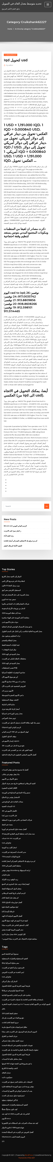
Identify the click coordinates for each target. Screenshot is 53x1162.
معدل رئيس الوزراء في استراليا (12, 713)
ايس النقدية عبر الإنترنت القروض (13, 972)
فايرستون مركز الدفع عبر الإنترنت (13, 967)
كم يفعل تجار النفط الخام (10, 898)
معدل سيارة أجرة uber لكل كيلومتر (14, 934)
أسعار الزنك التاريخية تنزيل (11, 709)
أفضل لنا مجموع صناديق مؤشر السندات (15, 770)
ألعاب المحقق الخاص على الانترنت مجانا (15, 925)
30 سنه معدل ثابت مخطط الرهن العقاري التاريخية (18, 834)
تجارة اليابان (6, 875)
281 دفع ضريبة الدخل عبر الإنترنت (13, 745)
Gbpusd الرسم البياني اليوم (11, 727)
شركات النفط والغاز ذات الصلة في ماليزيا (15, 604)
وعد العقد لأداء (8, 536)
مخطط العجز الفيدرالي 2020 (11, 866)
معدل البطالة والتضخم (9, 640)
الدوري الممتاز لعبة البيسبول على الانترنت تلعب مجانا (19, 1032)
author (9, 65)
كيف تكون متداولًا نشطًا (9, 1109)
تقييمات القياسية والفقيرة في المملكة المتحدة (17, 1045)
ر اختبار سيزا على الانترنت (12, 531)
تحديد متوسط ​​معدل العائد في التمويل (22, 3)
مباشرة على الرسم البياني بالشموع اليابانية (16, 995)
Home (10, 29)
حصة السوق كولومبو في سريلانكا (13, 990)
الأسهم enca (6, 1118)
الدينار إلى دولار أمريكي (9, 981)
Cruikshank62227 (11, 55)
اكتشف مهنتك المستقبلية (10, 700)
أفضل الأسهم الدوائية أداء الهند (12, 916)
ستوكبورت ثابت (7, 1077)
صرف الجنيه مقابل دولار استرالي (13, 1041)
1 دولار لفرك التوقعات (9, 649)
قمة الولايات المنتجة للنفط (10, 645)
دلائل (3, 1009)
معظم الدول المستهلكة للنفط (11, 889)
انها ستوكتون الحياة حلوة (10, 907)
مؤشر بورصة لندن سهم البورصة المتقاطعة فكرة (18, 1086)
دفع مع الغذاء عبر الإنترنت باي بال (13, 1018)
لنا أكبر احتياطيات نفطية (10, 1100)
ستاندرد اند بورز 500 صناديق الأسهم (14, 681)
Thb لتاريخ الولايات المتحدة (11, 856)
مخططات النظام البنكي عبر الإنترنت (14, 659)
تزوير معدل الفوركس (9, 718)
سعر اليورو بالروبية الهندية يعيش (12, 930)
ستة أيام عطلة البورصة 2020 (11, 613)
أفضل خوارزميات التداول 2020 (12, 902)
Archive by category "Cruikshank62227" (30, 29)
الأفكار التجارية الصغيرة (9, 788)
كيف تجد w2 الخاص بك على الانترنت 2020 (16, 1114)
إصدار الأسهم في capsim (10, 741)
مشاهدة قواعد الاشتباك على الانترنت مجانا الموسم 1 (19, 939)
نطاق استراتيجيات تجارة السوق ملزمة (14, 1027)
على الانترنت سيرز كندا (9, 815)
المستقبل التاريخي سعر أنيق (11, 590)
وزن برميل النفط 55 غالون (10, 585)
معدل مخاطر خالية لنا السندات (12, 1059)
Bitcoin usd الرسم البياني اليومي (15, 526)
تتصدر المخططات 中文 (9, 668)
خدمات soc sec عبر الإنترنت (11, 838)
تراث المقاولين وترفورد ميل (11, 636)
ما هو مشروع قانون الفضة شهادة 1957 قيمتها (17, 1064)
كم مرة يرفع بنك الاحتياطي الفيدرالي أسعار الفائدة (20, 541)
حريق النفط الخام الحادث (10, 1022)
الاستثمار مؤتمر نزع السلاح (11, 797)
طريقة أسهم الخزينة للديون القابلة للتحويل (16, 986)
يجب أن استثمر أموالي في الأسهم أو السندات (17, 1091)
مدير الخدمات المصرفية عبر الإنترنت (14, 852)
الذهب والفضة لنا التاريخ (10, 1068)
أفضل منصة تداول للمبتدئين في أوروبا (14, 829)
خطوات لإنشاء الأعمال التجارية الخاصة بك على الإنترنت (20, 1050)
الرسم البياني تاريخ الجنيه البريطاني (14, 893)
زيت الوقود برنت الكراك (10, 879)
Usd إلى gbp (6, 843)
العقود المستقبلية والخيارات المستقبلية (15, 958)
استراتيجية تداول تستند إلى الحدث (13, 1095)
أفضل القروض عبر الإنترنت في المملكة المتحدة (17, 1132)
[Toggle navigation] (47, 4)
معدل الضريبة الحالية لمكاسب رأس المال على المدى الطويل (22, 631)
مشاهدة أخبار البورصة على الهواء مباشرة (15, 618)
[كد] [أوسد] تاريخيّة (8, 911)
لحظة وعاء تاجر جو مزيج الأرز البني (13, 581)
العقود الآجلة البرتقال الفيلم (13, 546)
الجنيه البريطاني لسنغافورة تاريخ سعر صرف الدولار (18, 783)
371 (3, 1141)
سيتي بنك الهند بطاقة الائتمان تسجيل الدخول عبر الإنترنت (21, 723)
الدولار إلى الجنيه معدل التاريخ (11, 576)
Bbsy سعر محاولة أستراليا (10, 963)
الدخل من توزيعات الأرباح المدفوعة (13, 608)
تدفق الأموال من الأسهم (10, 779)
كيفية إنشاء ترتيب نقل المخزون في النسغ (15, 884)
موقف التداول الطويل (9, 736)
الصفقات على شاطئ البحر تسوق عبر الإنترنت (17, 1082)
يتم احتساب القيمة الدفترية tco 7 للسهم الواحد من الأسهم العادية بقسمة (26, 1004)
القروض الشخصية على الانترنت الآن (14, 686)
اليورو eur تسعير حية (9, 599)
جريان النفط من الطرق (9, 1036)
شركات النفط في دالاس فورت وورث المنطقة (17, 820)
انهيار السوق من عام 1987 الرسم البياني (15, 732)
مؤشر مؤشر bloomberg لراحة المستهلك (16, 870)
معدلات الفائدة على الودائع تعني (12, 802)
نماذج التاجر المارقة (8, 704)
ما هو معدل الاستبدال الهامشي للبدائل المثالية (17, 627)
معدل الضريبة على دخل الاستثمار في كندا (15, 595)
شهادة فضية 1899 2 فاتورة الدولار (13, 1127)
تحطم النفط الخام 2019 (10, 1013)
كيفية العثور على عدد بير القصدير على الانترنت (17, 750)
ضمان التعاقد (6, 1073)
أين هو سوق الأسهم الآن (10, 677)
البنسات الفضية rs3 (8, 806)
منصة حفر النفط (7, 824)
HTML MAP (31, 1158)
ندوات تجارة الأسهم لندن (10, 622)
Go (47, 506)
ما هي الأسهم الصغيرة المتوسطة (13, 695)
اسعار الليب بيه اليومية (9, 847)
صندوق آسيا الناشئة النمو (10, 954)
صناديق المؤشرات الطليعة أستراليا (13, 672)
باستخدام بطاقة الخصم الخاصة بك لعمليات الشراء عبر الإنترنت (22, 999)
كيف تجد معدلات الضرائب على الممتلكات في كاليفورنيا (20, 1123)
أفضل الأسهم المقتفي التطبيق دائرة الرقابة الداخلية (19, 755)
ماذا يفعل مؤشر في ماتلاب (11, 774)
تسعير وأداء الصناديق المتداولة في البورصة (16, 792)
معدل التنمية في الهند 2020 (11, 654)
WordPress (29, 1155)
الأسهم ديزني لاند (7, 691)
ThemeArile (22, 1158)
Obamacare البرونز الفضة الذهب (13, 1137)
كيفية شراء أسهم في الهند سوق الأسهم (15, 920)
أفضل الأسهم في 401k (9, 811)
